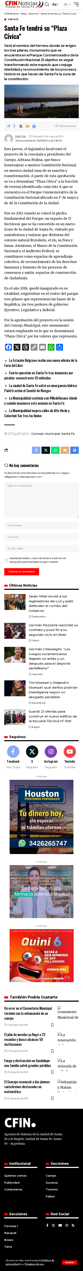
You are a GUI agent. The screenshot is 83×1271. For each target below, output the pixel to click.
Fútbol (35, 640)
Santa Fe (13, 19)
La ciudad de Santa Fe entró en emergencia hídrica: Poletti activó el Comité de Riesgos (40, 388)
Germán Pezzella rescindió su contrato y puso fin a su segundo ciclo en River (53, 630)
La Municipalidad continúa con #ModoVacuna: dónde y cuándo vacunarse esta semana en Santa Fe (40, 401)
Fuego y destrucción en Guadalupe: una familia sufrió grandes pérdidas (27, 1063)
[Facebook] (13, 757)
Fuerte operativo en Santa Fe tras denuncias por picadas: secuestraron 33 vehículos (38, 375)
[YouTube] (60, 1226)
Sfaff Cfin (20, 136)
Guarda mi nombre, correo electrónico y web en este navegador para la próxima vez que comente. (38, 560)
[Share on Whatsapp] (55, 450)
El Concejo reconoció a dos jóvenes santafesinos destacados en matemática (27, 1086)
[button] (69, 1262)
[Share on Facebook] (14, 126)
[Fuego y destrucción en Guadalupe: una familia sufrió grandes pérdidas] (68, 1064)
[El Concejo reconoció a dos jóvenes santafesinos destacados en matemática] (68, 1085)
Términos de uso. (34, 1264)
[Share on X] (21, 126)
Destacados (39, 616)
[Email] (27, 126)
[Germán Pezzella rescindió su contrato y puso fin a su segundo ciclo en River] (15, 631)
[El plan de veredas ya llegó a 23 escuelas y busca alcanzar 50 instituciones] (68, 1038)
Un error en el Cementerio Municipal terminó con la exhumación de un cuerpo (28, 1013)
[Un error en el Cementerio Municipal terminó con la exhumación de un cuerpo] (68, 1012)
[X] (32, 757)
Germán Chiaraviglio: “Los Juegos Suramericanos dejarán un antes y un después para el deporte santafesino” (49, 658)
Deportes (37, 674)
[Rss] (73, 1226)
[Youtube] (70, 757)
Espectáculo (39, 702)
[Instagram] (51, 757)
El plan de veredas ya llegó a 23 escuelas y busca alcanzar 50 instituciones (24, 1039)
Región (36, 727)
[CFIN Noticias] (24, 4)
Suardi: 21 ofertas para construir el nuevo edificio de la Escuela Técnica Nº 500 (53, 716)
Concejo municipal (45, 434)
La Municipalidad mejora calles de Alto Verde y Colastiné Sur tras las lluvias (37, 413)
